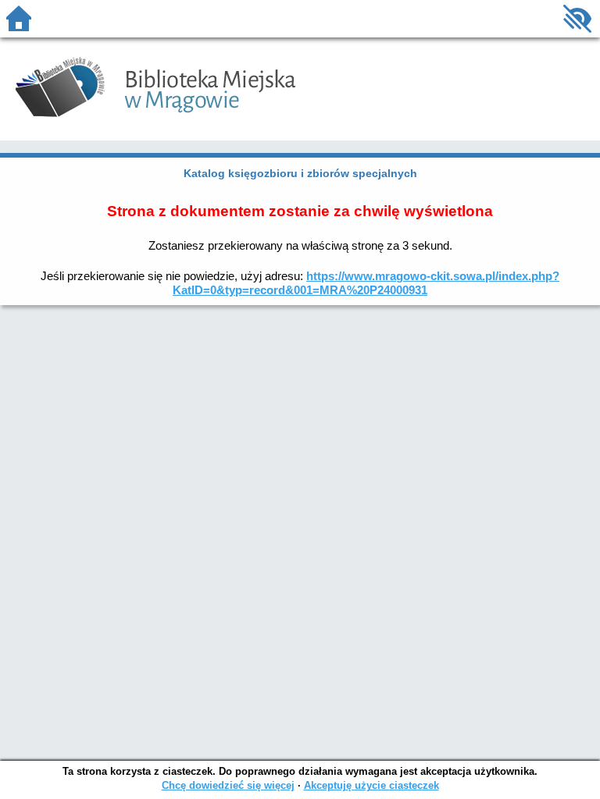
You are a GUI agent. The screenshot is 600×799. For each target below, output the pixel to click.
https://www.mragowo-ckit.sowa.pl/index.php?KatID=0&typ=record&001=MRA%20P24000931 (366, 283)
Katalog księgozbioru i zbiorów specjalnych (300, 173)
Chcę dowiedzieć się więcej (228, 785)
